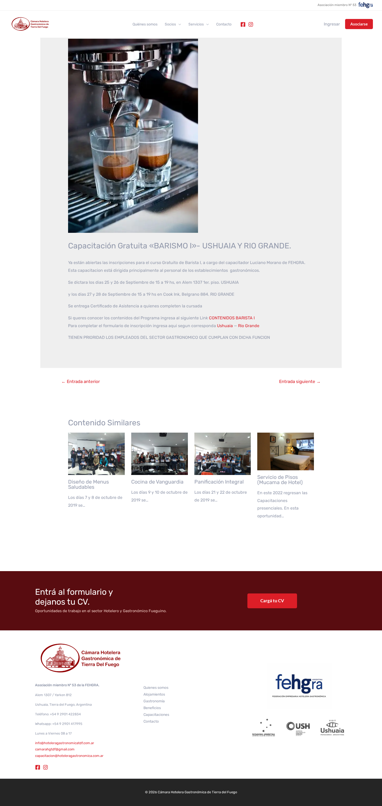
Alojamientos (154, 694)
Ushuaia (225, 325)
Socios (170, 24)
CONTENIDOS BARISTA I (232, 317)
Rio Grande (248, 325)
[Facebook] (243, 24)
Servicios (196, 24)
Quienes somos (155, 687)
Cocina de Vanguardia (157, 482)
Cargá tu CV (272, 600)
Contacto (224, 24)
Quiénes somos (145, 24)
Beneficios (152, 708)
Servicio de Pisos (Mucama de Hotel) (280, 479)
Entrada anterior (80, 381)
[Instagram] (250, 24)
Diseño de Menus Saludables (88, 484)
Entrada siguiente (300, 381)
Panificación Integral (219, 482)
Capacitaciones (156, 714)
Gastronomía (154, 701)
